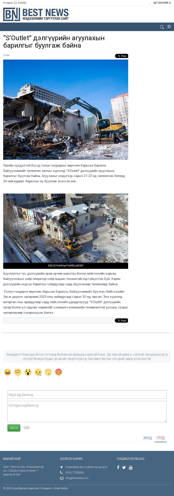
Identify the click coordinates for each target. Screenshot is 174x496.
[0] (7, 372)
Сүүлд (160, 437)
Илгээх (14, 428)
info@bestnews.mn (76, 478)
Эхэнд (147, 437)
